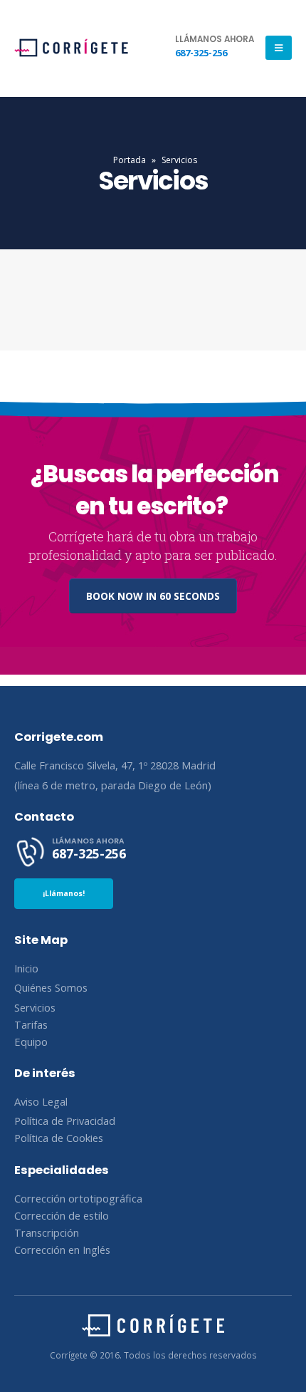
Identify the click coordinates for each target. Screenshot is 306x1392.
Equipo (31, 1041)
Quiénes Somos (51, 987)
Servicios (35, 1007)
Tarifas (31, 1024)
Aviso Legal (41, 1101)
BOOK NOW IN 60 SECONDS (153, 596)
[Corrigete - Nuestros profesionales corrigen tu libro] (71, 47)
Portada (129, 160)
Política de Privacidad (64, 1120)
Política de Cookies (58, 1138)
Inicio (26, 968)
